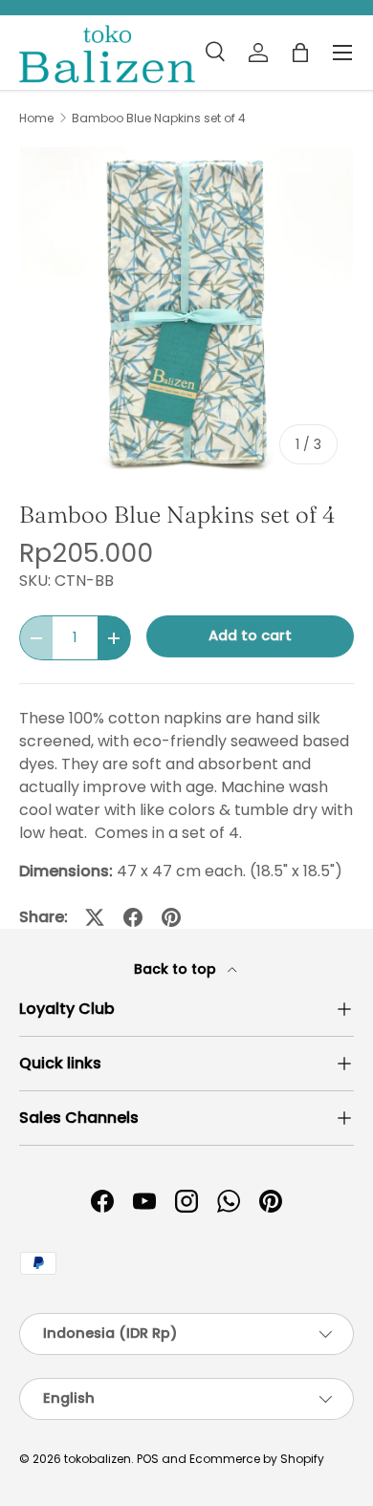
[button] (300, 53)
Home (36, 118)
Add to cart (250, 635)
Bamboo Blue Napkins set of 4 (159, 118)
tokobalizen (97, 1459)
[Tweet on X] (95, 917)
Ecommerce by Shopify (256, 1459)
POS (148, 1459)
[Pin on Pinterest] (171, 917)
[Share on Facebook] (133, 917)
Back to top (177, 969)
